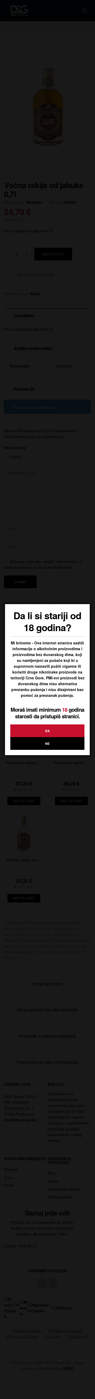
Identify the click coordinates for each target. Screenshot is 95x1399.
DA (47, 730)
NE (47, 743)
